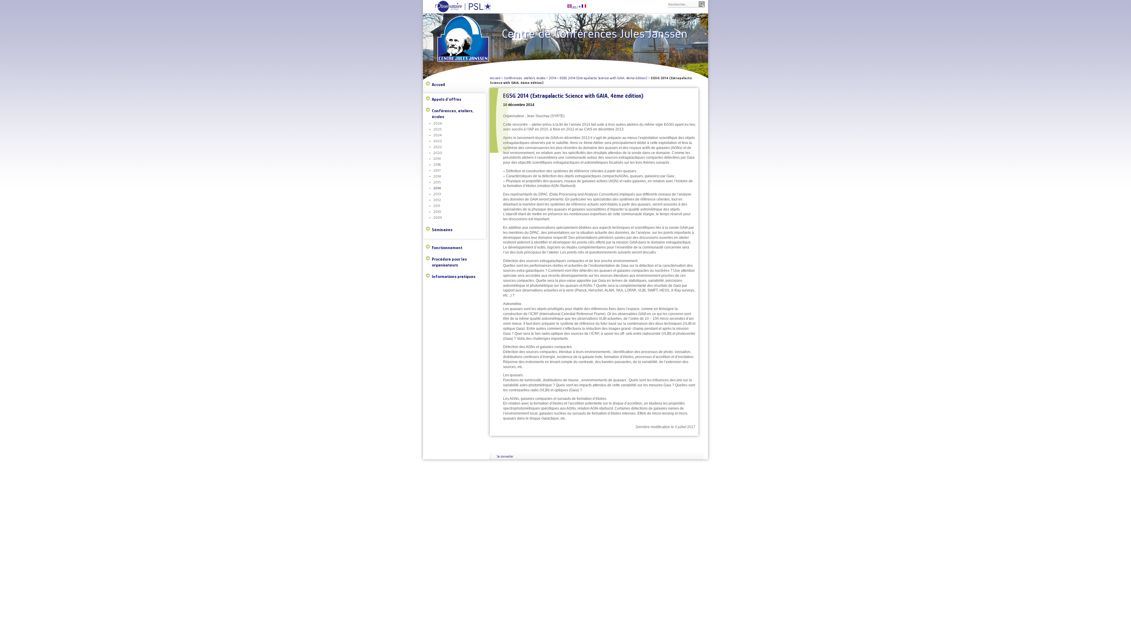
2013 (437, 194)
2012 (437, 200)
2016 (437, 176)
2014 (437, 188)
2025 (437, 129)
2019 (437, 158)
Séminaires (442, 229)
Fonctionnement (447, 247)
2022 (437, 147)
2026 (437, 123)
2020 (437, 152)
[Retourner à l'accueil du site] (464, 30)
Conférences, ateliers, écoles (453, 113)
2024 (437, 135)
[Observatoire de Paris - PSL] (457, 11)
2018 (437, 164)
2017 (437, 170)
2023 (437, 141)
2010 (437, 211)
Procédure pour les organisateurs (449, 261)
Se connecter (505, 456)
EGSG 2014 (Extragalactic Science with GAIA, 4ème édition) (603, 78)
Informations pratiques (453, 276)
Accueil (438, 84)
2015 (437, 182)
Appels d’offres (446, 99)
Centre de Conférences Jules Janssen (594, 33)
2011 (436, 205)
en (574, 6)
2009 (437, 217)
